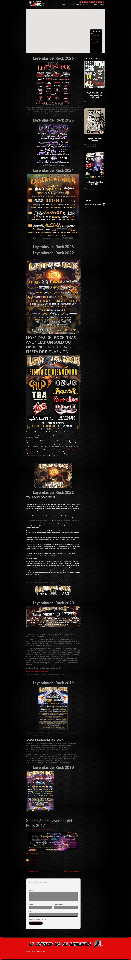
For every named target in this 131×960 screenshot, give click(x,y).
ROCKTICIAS (87, 4)
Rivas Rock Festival (33, 871)
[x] (87, 2)
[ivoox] (99, 2)
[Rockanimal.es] (36, 6)
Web (30, 911)
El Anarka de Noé (35, 860)
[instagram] (94, 2)
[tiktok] (96, 2)
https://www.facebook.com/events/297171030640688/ (39, 829)
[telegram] (83, 2)
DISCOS (79, 4)
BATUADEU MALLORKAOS (71, 871)
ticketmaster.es (39, 735)
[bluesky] (92, 2)
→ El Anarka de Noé (30, 863)
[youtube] (85, 2)
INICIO (64, 4)
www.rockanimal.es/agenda (32, 853)
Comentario (32, 890)
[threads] (90, 2)
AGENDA (71, 4)
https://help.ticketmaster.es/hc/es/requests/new (41, 523)
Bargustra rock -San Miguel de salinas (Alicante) (94, 95)
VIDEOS (95, 4)
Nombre (31, 904)
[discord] (101, 2)
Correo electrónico (59, 904)
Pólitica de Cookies (41, 951)
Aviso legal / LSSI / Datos (31, 951)
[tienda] (80, 2)
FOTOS (102, 4)
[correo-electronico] (103, 2)
